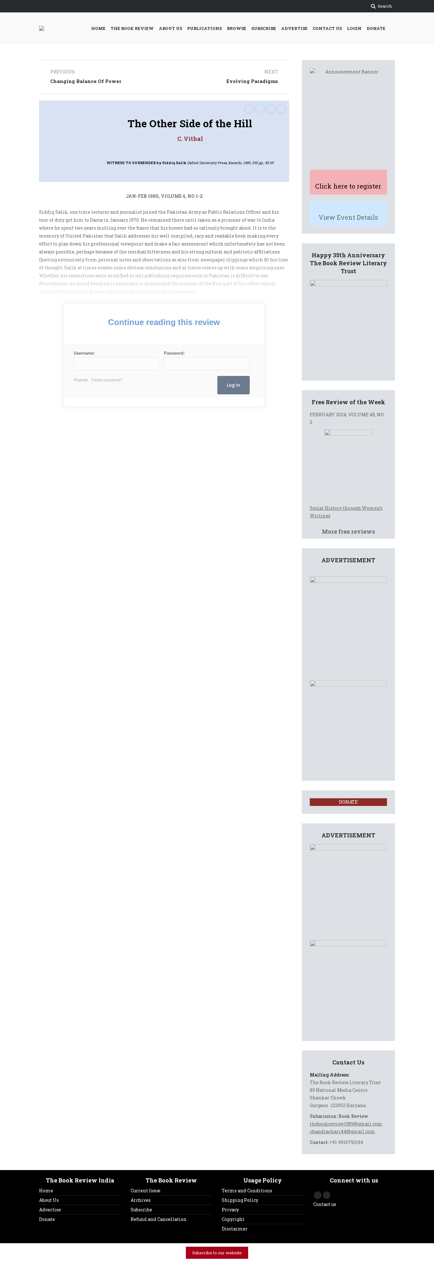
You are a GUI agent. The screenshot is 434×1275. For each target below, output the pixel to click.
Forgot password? (107, 380)
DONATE (348, 802)
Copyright (233, 1219)
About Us (49, 1200)
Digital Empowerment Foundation (288, 1265)
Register (81, 380)
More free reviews (348, 531)
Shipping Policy (240, 1200)
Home (46, 1191)
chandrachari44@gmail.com (342, 1131)
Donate (47, 1219)
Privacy (230, 1210)
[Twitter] (260, 108)
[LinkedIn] (270, 109)
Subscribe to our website (217, 1253)
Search (385, 6)
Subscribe (141, 1210)
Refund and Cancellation (158, 1219)
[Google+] (281, 109)
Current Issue (145, 1191)
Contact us (324, 1204)
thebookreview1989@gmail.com (346, 1124)
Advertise (50, 1210)
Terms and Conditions (247, 1191)
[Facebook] (249, 109)
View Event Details (348, 217)
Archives (141, 1200)
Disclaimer (235, 1229)
